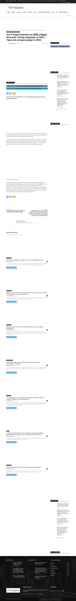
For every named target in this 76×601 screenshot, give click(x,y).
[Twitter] (65, 2)
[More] (21, 46)
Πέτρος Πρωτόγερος (12, 43)
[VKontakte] (63, 591)
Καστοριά (18, 30)
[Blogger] (51, 591)
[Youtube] (69, 2)
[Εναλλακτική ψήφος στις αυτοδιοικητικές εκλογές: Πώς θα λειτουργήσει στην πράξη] (27, 350)
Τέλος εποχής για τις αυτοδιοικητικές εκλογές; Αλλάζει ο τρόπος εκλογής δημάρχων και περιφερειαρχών (25, 398)
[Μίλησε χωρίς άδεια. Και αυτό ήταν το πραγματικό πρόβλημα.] (27, 455)
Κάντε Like (67, 46)
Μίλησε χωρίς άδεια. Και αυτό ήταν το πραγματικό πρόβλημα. (23, 467)
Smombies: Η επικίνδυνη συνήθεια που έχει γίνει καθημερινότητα (24, 260)
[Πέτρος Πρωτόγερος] (7, 43)
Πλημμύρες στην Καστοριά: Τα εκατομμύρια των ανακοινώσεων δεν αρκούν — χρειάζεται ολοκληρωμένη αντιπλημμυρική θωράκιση (63, 84)
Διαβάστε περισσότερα (11, 267)
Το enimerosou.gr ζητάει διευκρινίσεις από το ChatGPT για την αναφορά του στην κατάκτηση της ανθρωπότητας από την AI (41, 570)
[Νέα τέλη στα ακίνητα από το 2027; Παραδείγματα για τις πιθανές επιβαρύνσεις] (27, 315)
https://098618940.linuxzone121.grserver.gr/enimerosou (24, 222)
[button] (68, 15)
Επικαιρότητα (9, 324)
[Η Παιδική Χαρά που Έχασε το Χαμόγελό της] (31, 578)
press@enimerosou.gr (31, 594)
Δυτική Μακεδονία (12, 30)
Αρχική (7, 30)
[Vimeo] (67, 2)
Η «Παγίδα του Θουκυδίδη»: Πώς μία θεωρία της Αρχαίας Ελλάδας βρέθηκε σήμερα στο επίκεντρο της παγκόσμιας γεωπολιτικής (24, 433)
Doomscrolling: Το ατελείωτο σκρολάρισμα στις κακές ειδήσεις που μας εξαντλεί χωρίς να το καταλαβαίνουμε (26, 293)
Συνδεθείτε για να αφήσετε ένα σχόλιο (14, 234)
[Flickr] (57, 591)
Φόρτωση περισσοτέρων (59, 109)
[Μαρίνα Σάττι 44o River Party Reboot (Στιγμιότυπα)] (31, 564)
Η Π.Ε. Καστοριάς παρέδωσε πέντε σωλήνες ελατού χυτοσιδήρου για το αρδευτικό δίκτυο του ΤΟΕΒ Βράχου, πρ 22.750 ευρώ (63, 92)
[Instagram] (64, 2)
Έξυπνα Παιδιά (9, 290)
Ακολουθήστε (44, 88)
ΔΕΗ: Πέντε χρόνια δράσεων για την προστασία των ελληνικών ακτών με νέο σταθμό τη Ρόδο (63, 76)
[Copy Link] (12, 93)
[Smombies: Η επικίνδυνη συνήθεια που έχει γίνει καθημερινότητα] (27, 248)
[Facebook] (62, 2)
